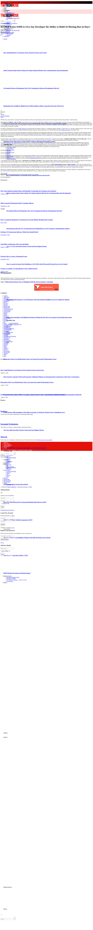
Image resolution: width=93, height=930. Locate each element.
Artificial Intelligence (11, 29)
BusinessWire (6, 307)
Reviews (5, 737)
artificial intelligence (14, 494)
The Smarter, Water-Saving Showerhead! (15, 771)
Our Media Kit (9, 904)
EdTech (5, 314)
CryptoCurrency (7, 310)
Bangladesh (6, 301)
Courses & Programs (11, 457)
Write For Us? (6, 446)
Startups (8, 86)
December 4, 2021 (5, 259)
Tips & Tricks (9, 94)
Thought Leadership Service (12, 577)
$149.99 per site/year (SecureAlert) (44, 440)
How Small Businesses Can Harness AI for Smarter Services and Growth (27, 306)
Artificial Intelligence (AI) (15, 498)
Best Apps (5, 303)
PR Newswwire (7, 480)
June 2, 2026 (3, 222)
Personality (8, 64)
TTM (4, 8)
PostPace (4, 411)
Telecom (5, 732)
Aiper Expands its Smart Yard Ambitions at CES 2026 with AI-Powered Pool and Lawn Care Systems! (37, 264)
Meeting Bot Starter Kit (35, 158)
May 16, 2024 (4, 31)
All (7, 11)
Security (8, 77)
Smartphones (6, 341)
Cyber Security (6, 529)
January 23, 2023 (5, 247)
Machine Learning (7, 324)
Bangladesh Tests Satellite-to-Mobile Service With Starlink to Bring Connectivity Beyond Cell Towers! (33, 106)
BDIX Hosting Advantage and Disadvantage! (16, 881)
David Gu (9, 142)
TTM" (30, 450)
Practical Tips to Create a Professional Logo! (14, 256)
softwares (8, 81)
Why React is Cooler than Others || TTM (15, 555)
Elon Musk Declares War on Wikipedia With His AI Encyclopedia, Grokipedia (29, 282)
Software (8, 719)
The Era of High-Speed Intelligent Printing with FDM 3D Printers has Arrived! (26, 537)
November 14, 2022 (5, 206)
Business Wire (9, 524)
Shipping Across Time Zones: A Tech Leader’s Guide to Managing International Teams (29, 234)
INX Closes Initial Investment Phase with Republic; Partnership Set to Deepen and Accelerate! (28, 191)
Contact (5, 7)
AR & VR (8, 12)
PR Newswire (6, 332)
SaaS (7, 73)
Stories (8, 90)
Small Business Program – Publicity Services (16, 900)
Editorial (5, 313)
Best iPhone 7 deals (10, 246)
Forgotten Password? (5, 510)
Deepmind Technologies (9, 424)
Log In (12, 527)
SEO (7, 750)
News (7, 546)
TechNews (5, 10)
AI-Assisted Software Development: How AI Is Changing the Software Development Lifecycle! (31, 88)
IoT (4, 322)
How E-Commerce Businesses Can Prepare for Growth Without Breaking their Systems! (27, 220)
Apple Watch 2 (9, 148)
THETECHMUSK (11, 450)
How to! (8, 542)
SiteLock (4, 437)
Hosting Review (10, 746)
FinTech (5, 315)
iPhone (5, 323)
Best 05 (5, 909)
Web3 (7, 103)
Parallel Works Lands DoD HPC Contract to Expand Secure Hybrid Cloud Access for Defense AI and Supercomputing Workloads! (42, 624)
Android (5, 295)
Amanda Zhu (16, 142)
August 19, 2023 (4, 193)
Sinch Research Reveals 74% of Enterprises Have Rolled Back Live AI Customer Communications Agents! (38, 228)
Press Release (7, 23)
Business (5, 305)
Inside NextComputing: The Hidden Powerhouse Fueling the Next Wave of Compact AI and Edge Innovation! (39, 317)
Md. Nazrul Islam (16, 30)
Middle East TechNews (11, 23)
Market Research (7, 326)
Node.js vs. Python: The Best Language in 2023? (17, 520)
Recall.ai (70, 123)
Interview (5, 320)
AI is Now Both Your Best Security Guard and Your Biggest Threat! (26, 246)
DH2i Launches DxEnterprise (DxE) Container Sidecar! (17, 203)
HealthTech (6, 316)
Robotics (8, 68)
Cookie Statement (7, 445)
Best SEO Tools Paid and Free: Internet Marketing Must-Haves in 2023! (24, 502)
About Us (5, 2)
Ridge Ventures (22, 128)
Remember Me (5, 503)
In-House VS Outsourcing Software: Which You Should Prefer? (19, 232)
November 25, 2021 (5, 234)
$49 (32, 414)
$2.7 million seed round (64, 130)
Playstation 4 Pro (10, 263)
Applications (9, 728)
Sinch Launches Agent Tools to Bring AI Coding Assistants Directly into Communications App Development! (35, 70)
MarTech (5, 327)
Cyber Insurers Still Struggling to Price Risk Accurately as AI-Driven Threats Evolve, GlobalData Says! (34, 412)
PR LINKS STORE (11, 895)
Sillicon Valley (9, 276)
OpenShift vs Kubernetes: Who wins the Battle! (15, 244)
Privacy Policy (6, 443)
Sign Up (12, 510)
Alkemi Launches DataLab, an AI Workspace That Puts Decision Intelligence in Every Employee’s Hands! (37, 299)
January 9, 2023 (4, 271)
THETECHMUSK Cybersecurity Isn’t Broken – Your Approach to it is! (24, 690)
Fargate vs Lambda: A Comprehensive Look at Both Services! (19, 268)
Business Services (7, 887)
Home (2, 23)
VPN (7, 559)
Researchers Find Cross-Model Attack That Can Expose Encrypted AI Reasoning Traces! (29, 580)
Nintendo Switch (10, 254)
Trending (8, 99)
